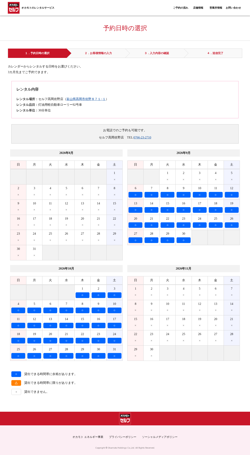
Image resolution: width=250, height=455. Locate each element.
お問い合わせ (233, 7)
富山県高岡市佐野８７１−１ (86, 99)
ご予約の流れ (180, 7)
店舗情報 (198, 7)
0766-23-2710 (142, 137)
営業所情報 (216, 7)
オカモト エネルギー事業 (87, 436)
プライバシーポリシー (122, 436)
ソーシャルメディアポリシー (160, 436)
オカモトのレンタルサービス (37, 7)
